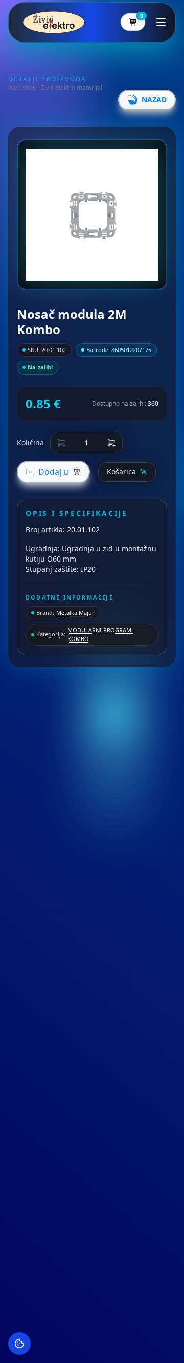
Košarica (121, 472)
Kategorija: (84, 634)
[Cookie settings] (19, 1343)
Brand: (65, 612)
